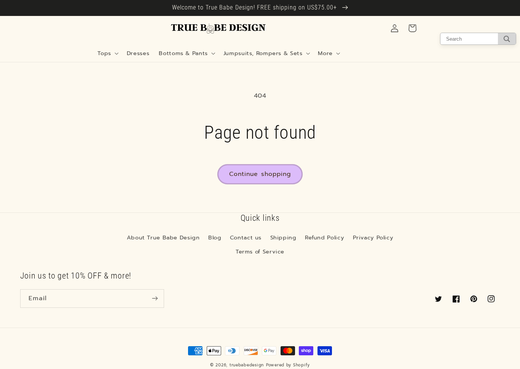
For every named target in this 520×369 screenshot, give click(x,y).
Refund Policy (324, 237)
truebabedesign (247, 365)
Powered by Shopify (288, 365)
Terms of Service (260, 251)
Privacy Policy (373, 237)
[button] (107, 53)
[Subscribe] (154, 298)
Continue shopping (260, 174)
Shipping (283, 237)
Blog (215, 237)
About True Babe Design (163, 237)
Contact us (246, 237)
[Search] (507, 38)
